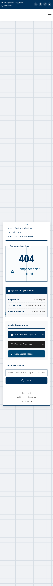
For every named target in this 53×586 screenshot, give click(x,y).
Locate (28, 380)
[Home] (17, 14)
